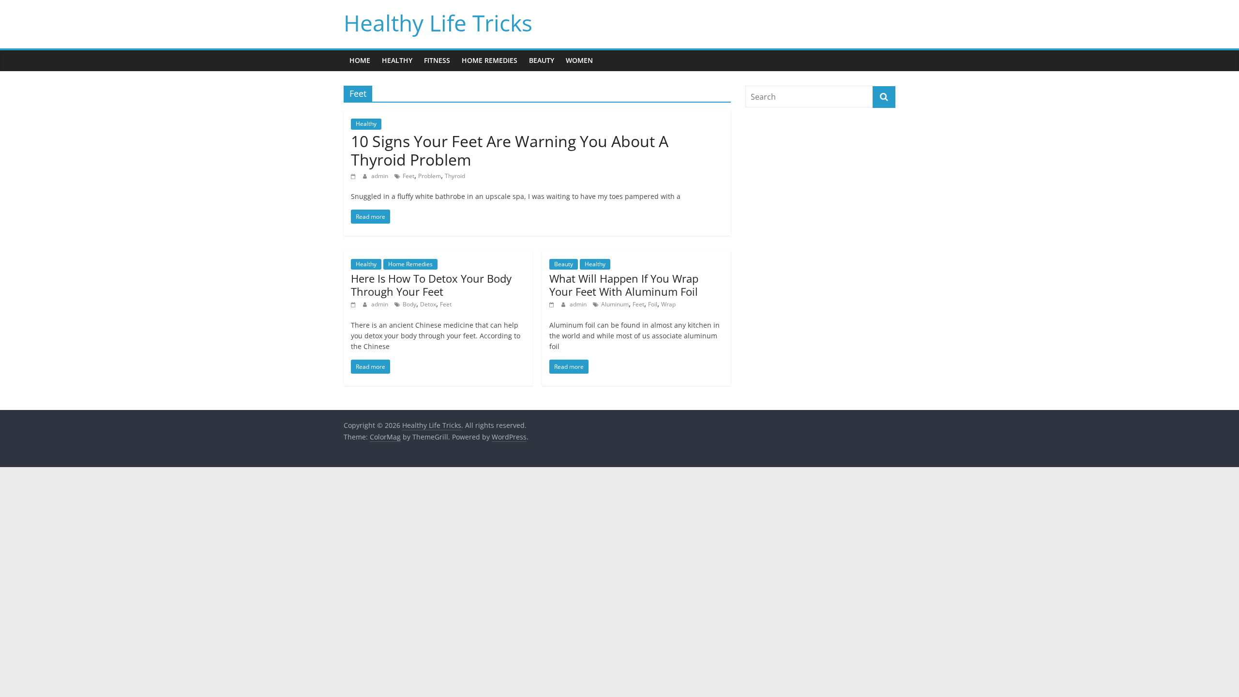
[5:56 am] (354, 304)
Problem (429, 176)
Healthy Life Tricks (438, 23)
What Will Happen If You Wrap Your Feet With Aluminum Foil (623, 284)
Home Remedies (489, 60)
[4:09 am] (553, 304)
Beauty (541, 60)
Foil (652, 304)
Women (579, 60)
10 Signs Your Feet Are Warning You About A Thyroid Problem (509, 150)
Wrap (668, 304)
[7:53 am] (354, 176)
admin (380, 176)
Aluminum (615, 304)
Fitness (437, 60)
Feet (408, 176)
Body (409, 304)
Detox (428, 304)
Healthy (397, 60)
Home (359, 60)
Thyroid (455, 176)
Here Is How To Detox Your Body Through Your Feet (431, 284)
